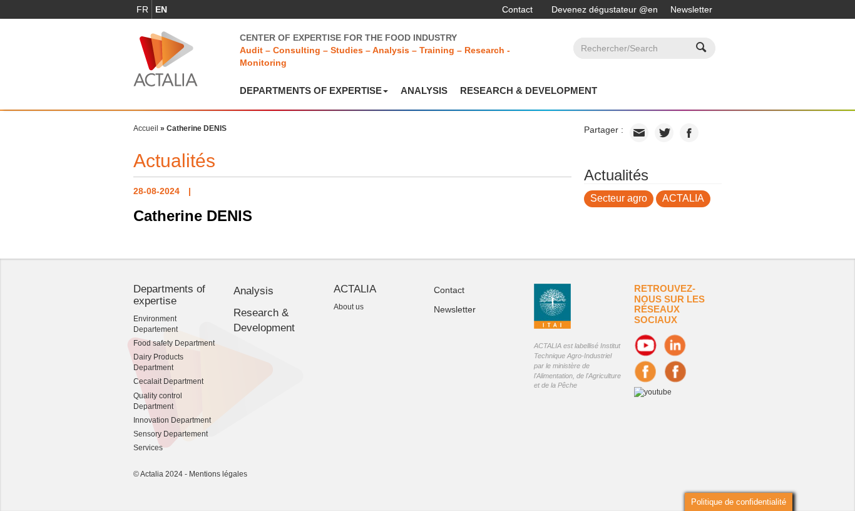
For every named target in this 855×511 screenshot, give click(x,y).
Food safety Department (174, 343)
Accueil (145, 128)
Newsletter (691, 9)
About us (349, 306)
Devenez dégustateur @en (604, 9)
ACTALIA (683, 198)
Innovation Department (172, 420)
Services (148, 447)
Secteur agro (618, 198)
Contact (517, 9)
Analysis (424, 90)
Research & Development (528, 90)
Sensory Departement (170, 434)
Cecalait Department (168, 381)
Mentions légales (218, 474)
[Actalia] (165, 58)
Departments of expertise (311, 90)
